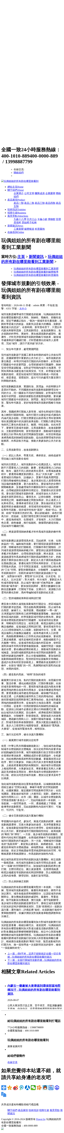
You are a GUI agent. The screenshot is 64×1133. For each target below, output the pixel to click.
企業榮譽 (50, 193)
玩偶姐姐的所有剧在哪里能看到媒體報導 (36, 272)
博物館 (51, 219)
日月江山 (32, 219)
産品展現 (16, 199)
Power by (41, 1119)
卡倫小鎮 (42, 219)
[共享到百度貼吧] (50, 1087)
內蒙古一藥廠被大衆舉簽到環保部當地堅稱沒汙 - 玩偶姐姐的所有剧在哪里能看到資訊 (34, 989)
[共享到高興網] (39, 1087)
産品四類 (50, 203)
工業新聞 (19, 229)
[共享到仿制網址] (3, 1094)
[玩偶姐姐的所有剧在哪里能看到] (20, 181)
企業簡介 (19, 193)
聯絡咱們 (19, 172)
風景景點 (17, 216)
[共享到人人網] (27, 1087)
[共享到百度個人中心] (56, 1087)
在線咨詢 (15, 232)
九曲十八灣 (20, 219)
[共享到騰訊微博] (21, 1087)
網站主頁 (15, 186)
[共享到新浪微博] (15, 1087)
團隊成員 (40, 193)
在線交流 (12, 1062)
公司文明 (29, 193)
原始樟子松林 (29, 222)
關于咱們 (15, 190)
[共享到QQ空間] (9, 1087)
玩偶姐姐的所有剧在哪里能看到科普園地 (36, 275)
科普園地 (40, 229)
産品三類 (40, 203)
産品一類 (19, 203)
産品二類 (29, 203)
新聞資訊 (15, 225)
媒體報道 (29, 229)
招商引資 (16, 212)
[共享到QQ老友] (45, 1087)
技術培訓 (16, 209)
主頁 (21, 257)
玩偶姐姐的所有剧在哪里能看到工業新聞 (36, 268)
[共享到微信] (33, 1087)
